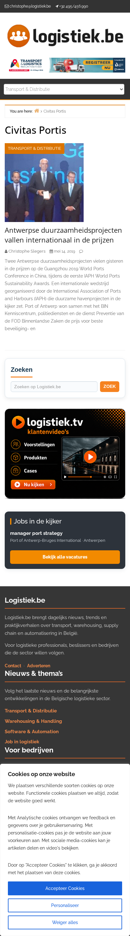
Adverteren (38, 665)
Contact (13, 665)
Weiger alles (65, 922)
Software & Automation (32, 731)
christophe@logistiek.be (30, 6)
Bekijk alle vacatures (65, 556)
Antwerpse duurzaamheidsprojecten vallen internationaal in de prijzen (63, 234)
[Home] (36, 110)
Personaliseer (65, 905)
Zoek (109, 386)
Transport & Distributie (34, 148)
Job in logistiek (22, 742)
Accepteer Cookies (65, 888)
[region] (65, 850)
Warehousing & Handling (33, 721)
